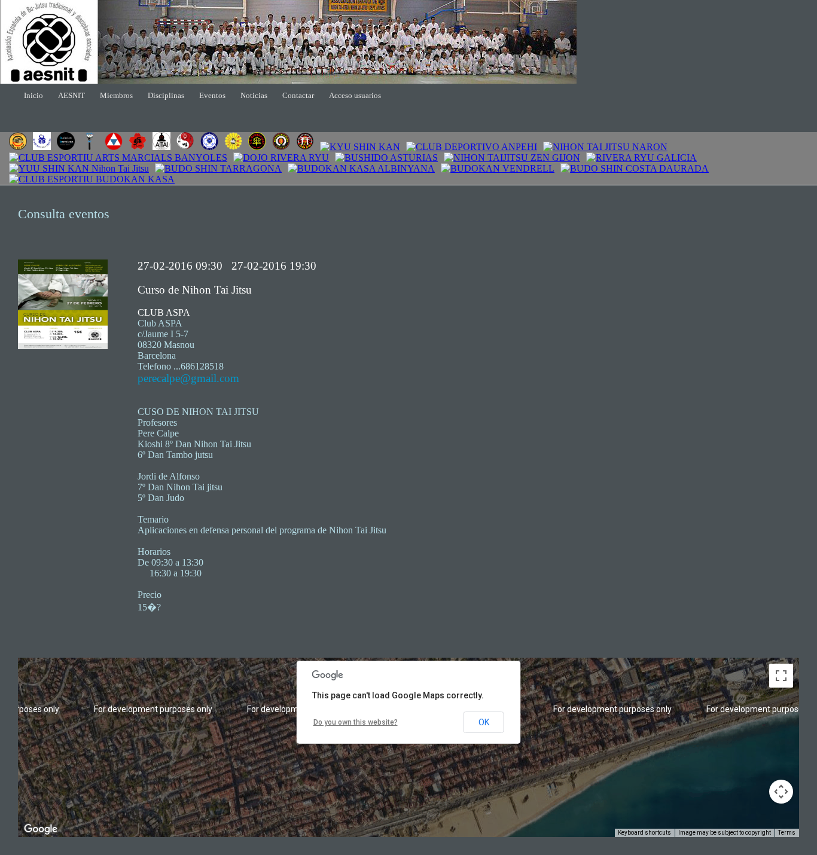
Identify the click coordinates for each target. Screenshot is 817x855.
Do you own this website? (355, 722)
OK (483, 722)
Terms (786, 832)
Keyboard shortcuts (644, 832)
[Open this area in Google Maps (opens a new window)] (40, 829)
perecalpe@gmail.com (188, 378)
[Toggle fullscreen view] (781, 676)
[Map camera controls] (781, 792)
